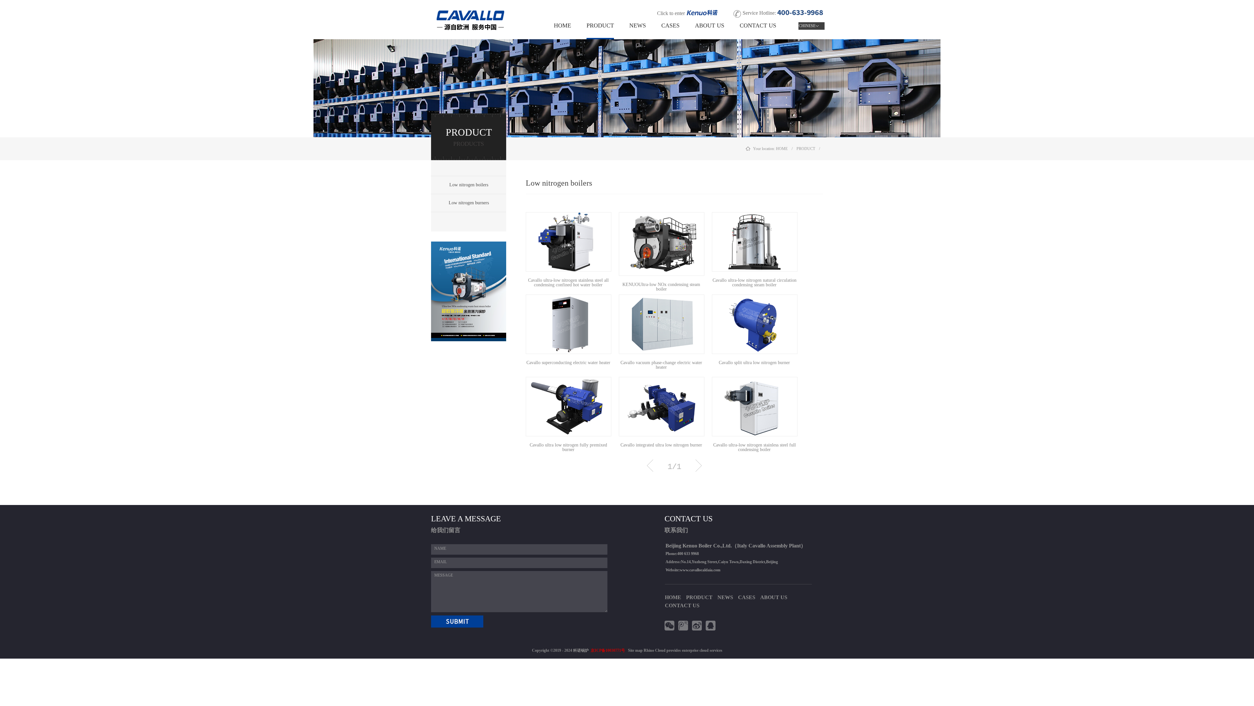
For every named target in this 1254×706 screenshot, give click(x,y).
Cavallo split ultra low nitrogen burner (754, 363)
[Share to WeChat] (670, 625)
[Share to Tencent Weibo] (684, 625)
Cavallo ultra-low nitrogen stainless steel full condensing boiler (754, 445)
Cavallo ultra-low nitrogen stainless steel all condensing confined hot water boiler (568, 280)
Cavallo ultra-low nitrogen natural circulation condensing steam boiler (754, 280)
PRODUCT (806, 148)
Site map (634, 650)
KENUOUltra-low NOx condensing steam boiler (661, 284)
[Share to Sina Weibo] (698, 625)
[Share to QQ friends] (711, 625)
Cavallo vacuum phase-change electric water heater (661, 363)
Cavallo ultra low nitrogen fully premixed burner (568, 445)
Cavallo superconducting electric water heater (568, 363)
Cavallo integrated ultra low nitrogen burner (661, 445)
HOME (562, 25)
